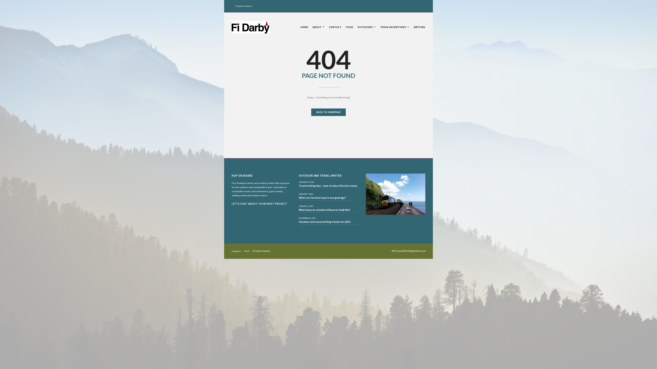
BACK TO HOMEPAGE (328, 112)
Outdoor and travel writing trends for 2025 (325, 221)
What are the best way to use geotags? (322, 197)
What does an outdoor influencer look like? (324, 209)
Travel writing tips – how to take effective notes (328, 185)
